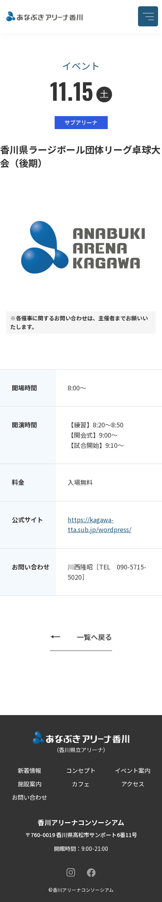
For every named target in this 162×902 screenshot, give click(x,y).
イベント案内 (132, 770)
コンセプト (81, 770)
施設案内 (29, 784)
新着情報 (29, 770)
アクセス (132, 784)
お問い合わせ (29, 797)
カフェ (81, 784)
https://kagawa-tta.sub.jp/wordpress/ (99, 524)
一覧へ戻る (94, 636)
